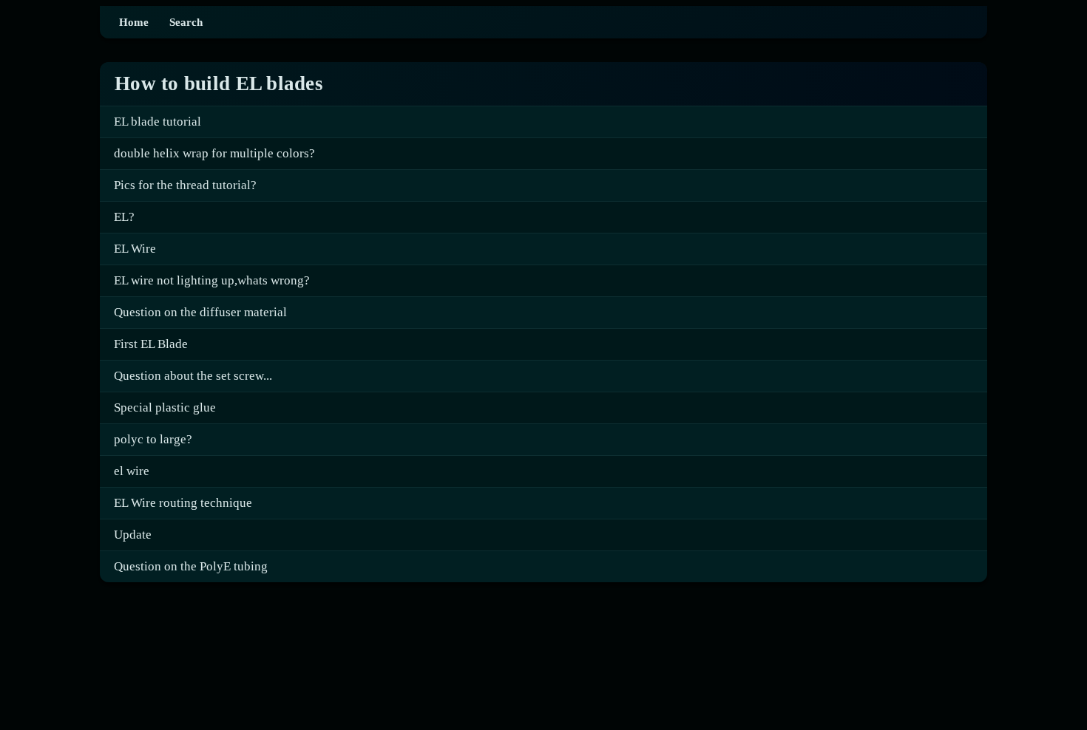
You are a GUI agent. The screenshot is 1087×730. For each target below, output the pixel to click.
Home (134, 22)
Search (186, 22)
